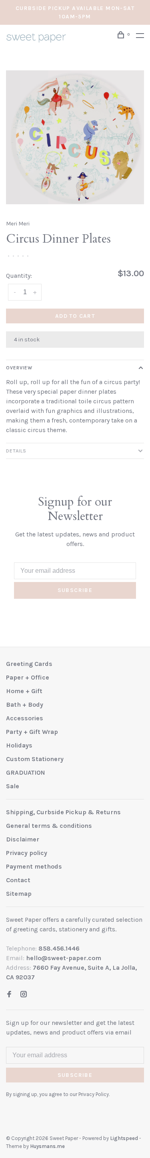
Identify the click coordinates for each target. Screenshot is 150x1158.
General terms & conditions (49, 825)
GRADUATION (25, 772)
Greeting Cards (29, 664)
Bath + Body (24, 704)
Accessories (24, 718)
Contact (18, 880)
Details (16, 451)
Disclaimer (22, 839)
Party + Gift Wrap (32, 731)
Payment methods (34, 866)
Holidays (19, 745)
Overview (19, 368)
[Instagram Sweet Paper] (23, 995)
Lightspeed (124, 1138)
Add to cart (75, 316)
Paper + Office (27, 677)
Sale (12, 786)
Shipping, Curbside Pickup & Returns (63, 812)
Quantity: (19, 275)
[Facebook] (9, 995)
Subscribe (75, 590)
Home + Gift (24, 691)
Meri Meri (18, 223)
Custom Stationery (35, 759)
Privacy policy (26, 853)
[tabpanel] (75, 137)
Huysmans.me (47, 1146)
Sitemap (19, 893)
